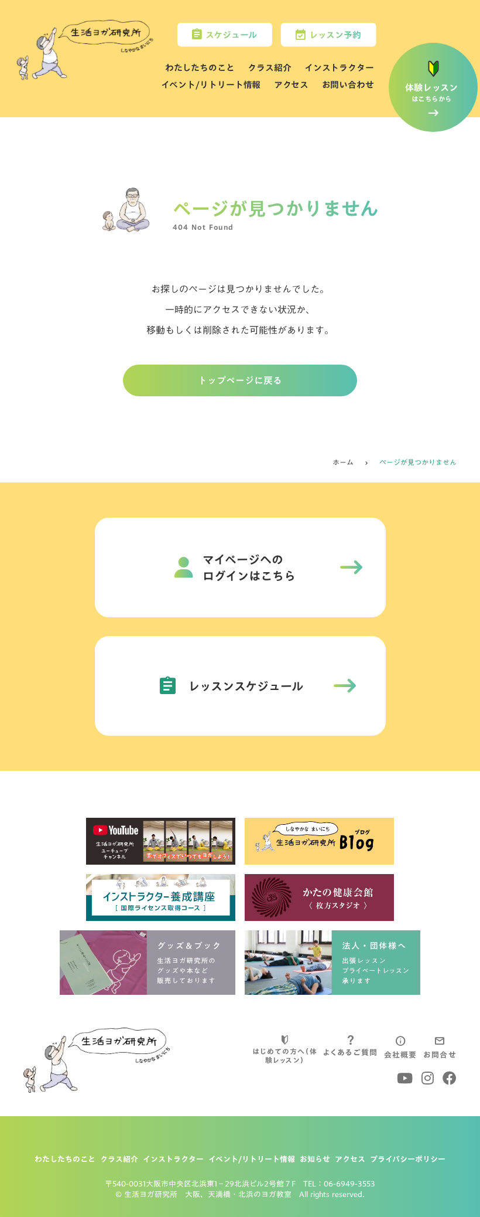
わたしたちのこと (200, 68)
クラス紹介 (269, 68)
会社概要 (400, 1054)
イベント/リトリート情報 (210, 84)
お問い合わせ (348, 84)
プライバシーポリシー (407, 1159)
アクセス (291, 84)
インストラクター (339, 68)
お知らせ (315, 1159)
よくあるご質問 (350, 1052)
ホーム (343, 462)
